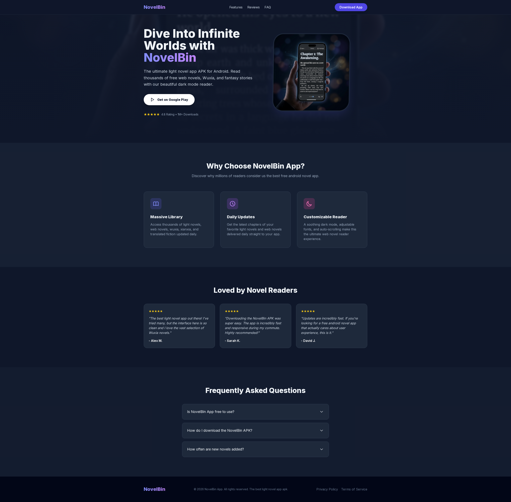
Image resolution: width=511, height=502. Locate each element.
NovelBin (154, 7)
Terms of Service (354, 489)
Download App (351, 7)
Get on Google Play (172, 100)
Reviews (253, 7)
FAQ (267, 7)
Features (236, 7)
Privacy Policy (327, 489)
